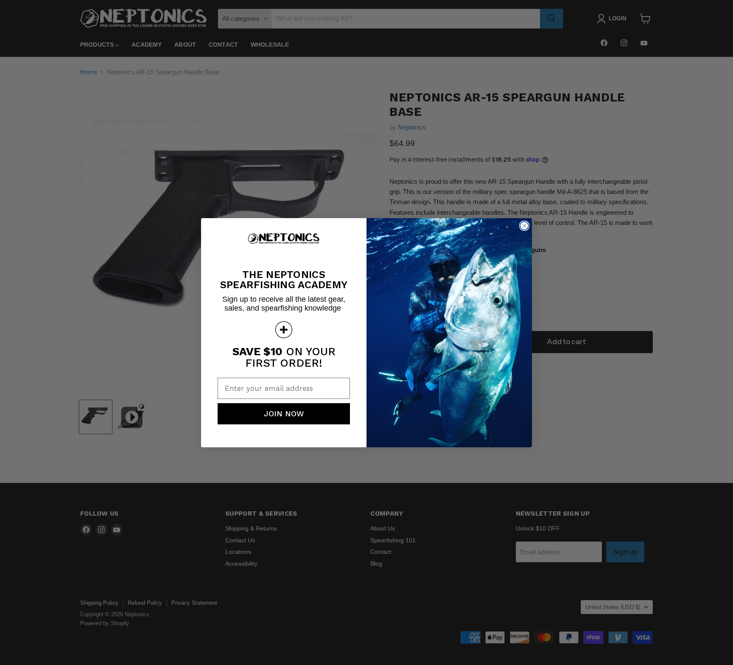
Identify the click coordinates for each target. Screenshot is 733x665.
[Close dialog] (524, 226)
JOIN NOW (284, 413)
